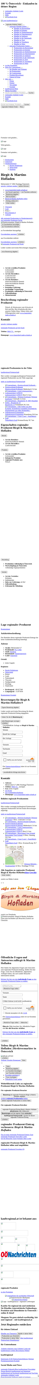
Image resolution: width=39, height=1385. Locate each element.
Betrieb (4, 435)
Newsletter (13, 85)
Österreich (13, 656)
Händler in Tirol (19, 40)
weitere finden (14, 1098)
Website (5, 730)
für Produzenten (15, 71)
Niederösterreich (20, 654)
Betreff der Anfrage (9, 734)
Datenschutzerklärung (13, 766)
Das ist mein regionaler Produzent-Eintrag (17, 1136)
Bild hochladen (10, 196)
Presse (12, 81)
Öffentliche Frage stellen (13, 1079)
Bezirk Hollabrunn (11, 670)
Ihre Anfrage (7, 738)
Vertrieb (4, 572)
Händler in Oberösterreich (23, 34)
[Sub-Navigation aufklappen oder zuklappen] (31, 46)
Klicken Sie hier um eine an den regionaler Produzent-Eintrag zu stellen (18, 980)
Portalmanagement (7, 1361)
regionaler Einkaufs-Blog (10, 1369)
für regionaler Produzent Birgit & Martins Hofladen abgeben (19, 1095)
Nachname (6, 749)
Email (5, 753)
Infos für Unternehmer (13, 67)
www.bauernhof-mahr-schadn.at (16, 190)
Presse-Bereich (6, 1371)
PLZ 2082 (18, 650)
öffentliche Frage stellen (11, 988)
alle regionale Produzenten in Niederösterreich (16, 218)
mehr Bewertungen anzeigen (11, 721)
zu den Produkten (11, 65)
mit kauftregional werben (15, 1350)
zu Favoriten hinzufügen (13, 1071)
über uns (8, 79)
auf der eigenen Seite (16, 1113)
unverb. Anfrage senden (9, 186)
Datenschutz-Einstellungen (10, 1340)
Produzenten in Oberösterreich (24, 54)
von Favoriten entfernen (28, 192)
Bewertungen (10, 213)
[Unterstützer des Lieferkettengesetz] (19, 1296)
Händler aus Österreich (9, 1333)
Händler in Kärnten (20, 30)
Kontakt (8, 13)
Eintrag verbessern (12, 201)
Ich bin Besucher (16, 1138)
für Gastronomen (15, 73)
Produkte (4, 450)
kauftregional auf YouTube (29, 1373)
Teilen (8, 1066)
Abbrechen (24, 1022)
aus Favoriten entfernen (13, 1073)
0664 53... (10, 331)
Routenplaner (5, 629)
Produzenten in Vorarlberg (23, 61)
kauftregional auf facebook (10, 1373)
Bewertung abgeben (12, 194)
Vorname (6, 745)
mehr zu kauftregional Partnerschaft (13, 381)
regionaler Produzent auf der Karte (12, 328)
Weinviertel (9, 672)
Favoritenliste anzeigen (9, 234)
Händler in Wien (19, 44)
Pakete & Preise (15, 77)
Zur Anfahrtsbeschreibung (14, 792)
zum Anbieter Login (21, 1349)
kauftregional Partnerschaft (10, 372)
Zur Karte (8, 791)
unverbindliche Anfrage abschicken (14, 772)
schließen (21, 234)
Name (5, 997)
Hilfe (7, 15)
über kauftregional (26, 1338)
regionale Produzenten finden (20, 46)
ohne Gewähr (31, 872)
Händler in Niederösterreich (23, 32)
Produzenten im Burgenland (23, 48)
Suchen (31, 93)
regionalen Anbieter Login (14, 11)
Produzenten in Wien (21, 63)
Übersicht (8, 207)
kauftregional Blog (11, 89)
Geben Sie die (12, 717)
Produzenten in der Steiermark (24, 58)
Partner (12, 83)
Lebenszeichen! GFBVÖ (13, 395)
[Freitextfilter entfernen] (26, 93)
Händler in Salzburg (21, 36)
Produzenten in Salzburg (22, 56)
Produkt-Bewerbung (17, 75)
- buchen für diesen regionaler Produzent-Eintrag (19, 1116)
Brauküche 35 (10, 405)
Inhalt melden (10, 203)
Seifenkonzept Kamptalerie (14, 414)
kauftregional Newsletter (27, 1369)
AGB (25, 1013)
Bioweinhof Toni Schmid (14, 835)
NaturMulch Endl (11, 420)
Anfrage (8, 215)
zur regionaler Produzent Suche (11, 220)
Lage (7, 209)
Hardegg (13, 652)
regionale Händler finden (18, 26)
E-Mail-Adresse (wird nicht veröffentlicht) (17, 1001)
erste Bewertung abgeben (10, 251)
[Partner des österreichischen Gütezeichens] (19, 1300)
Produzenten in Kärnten (22, 50)
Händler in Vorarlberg (21, 42)
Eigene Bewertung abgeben (10, 707)
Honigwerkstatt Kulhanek (14, 389)
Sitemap (31, 1359)
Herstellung (5, 560)
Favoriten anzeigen (12, 1075)
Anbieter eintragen (7, 1349)
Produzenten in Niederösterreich (25, 52)
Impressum (5, 1359)
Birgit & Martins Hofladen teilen (16, 199)
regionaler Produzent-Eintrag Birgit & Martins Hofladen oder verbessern (20, 1110)
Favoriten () (12, 1149)
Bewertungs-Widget (22, 1351)
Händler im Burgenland (22, 28)
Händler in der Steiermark (23, 38)
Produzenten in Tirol (21, 59)
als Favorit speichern (12, 192)
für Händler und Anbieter (18, 69)
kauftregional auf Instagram (20, 1371)
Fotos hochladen (11, 1077)
